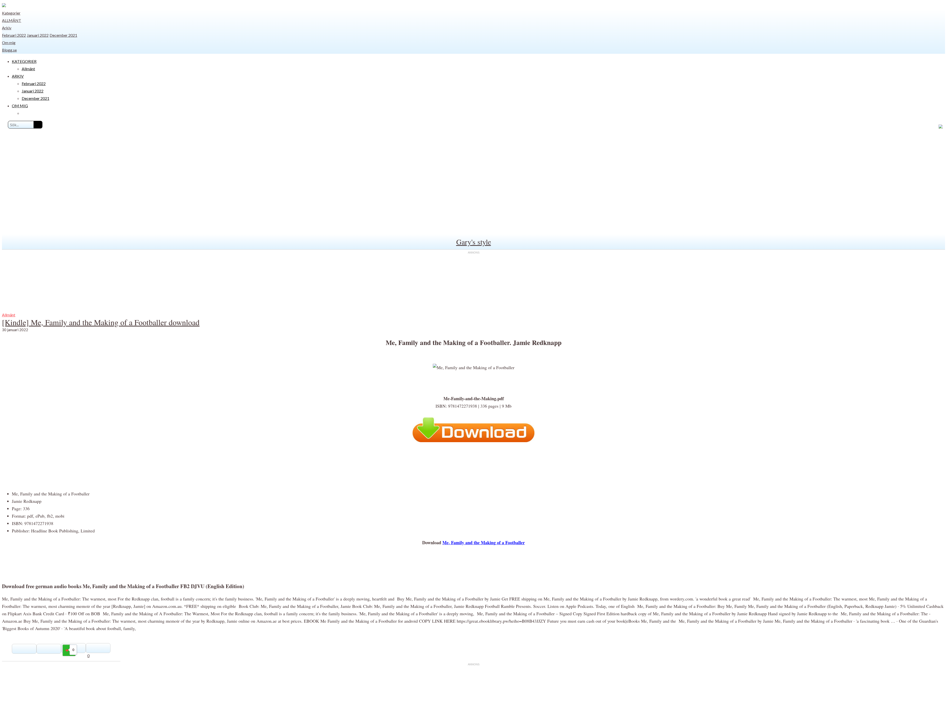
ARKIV (18, 76)
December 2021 (63, 35)
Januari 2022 (38, 35)
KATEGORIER (24, 61)
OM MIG (20, 105)
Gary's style (473, 242)
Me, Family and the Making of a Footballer (483, 542)
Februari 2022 (14, 35)
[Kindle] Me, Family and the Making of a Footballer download (101, 322)
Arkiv (6, 27)
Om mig (9, 42)
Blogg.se (9, 50)
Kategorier (11, 13)
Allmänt (11, 20)
